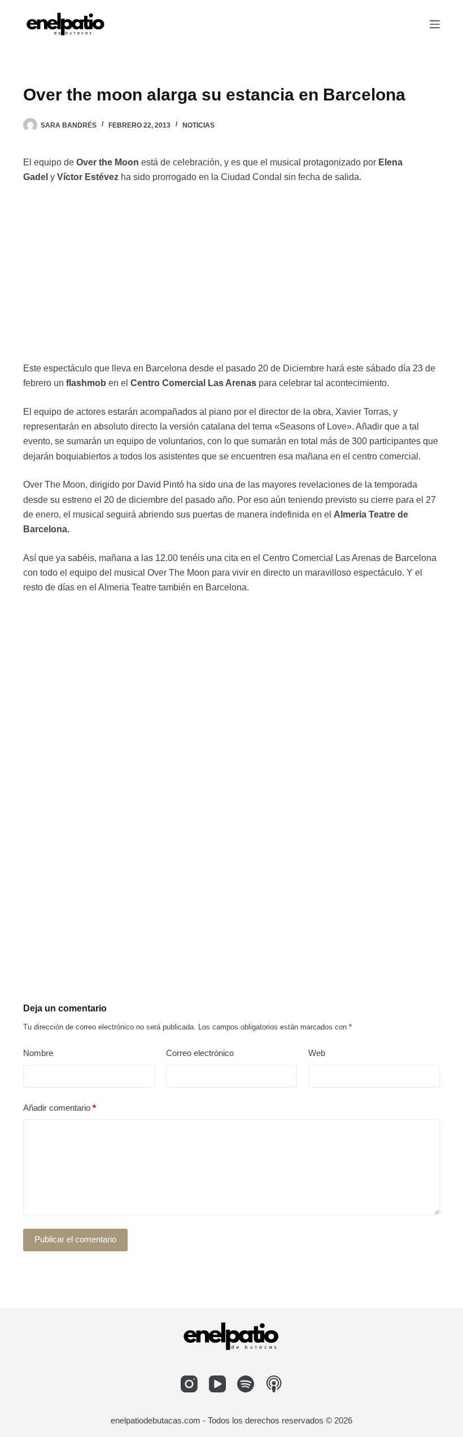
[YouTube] (217, 1383)
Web (316, 1053)
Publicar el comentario (75, 1239)
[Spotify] (245, 1383)
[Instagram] (189, 1383)
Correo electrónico (200, 1053)
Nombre (38, 1053)
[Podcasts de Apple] (273, 1383)
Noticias (198, 125)
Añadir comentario (59, 1107)
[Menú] (435, 24)
